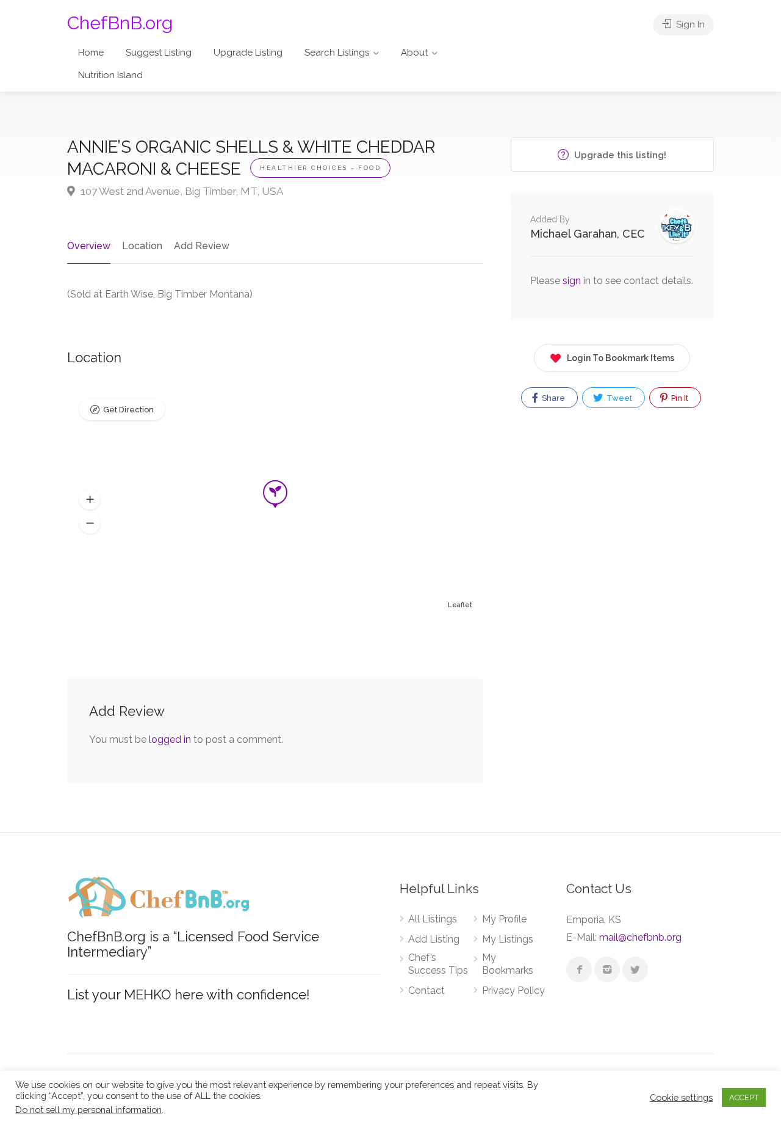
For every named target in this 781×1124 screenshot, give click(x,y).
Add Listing (433, 939)
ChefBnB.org (120, 23)
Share (552, 398)
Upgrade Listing (248, 52)
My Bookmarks (507, 964)
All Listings (432, 919)
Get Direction (128, 409)
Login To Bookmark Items (620, 358)
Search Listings (336, 52)
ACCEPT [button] (743, 1097)
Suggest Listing (159, 52)
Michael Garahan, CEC (587, 233)
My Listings (507, 939)
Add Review (201, 246)
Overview (88, 246)
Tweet (618, 398)
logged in (170, 739)
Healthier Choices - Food (320, 167)
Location (142, 246)
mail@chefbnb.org (640, 937)
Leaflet (460, 605)
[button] (89, 499)
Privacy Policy (513, 990)
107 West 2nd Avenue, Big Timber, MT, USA (180, 191)
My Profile (504, 919)
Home (91, 52)
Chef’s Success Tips (438, 964)
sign (573, 280)
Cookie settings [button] (681, 1097)
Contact (426, 990)
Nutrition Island (110, 75)
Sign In (689, 24)
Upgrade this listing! (619, 155)
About (414, 52)
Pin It (678, 398)
